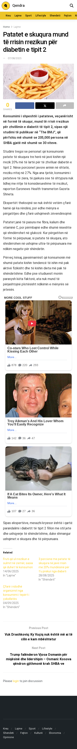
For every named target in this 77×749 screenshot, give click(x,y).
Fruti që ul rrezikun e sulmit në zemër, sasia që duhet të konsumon (18, 563)
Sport (28, 15)
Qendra (18, 5)
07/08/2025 (14, 58)
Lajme (18, 15)
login (16, 681)
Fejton (67, 15)
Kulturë (38, 732)
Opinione (8, 737)
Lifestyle (41, 15)
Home (6, 26)
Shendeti (55, 15)
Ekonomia (55, 732)
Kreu (8, 15)
